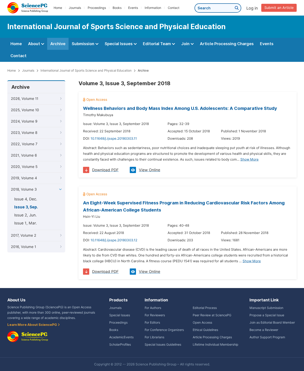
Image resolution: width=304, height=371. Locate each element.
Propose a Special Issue (266, 315)
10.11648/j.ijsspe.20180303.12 (114, 240)
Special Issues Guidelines (163, 344)
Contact (173, 8)
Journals (75, 8)
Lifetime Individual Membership (215, 344)
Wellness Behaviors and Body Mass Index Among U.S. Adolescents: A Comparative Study (180, 108)
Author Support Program (267, 337)
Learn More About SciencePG (32, 325)
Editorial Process (205, 308)
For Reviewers (155, 315)
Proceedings (97, 8)
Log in (252, 8)
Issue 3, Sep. (26, 207)
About (34, 43)
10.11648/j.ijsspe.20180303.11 (114, 139)
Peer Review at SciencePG (212, 315)
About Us (16, 300)
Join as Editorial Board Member (272, 322)
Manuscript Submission (266, 308)
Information (153, 8)
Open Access (202, 322)
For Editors (152, 322)
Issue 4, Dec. (25, 199)
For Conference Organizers (164, 330)
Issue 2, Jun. (25, 215)
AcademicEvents (121, 337)
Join (186, 43)
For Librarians (154, 337)
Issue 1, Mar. (25, 223)
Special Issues (119, 43)
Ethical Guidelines (205, 330)
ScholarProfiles (120, 344)
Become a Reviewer (263, 330)
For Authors (153, 308)
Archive (57, 43)
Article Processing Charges (227, 43)
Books (117, 8)
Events (133, 8)
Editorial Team (157, 43)
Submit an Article (279, 8)
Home (58, 8)
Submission (83, 43)
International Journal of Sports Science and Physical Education (86, 70)
